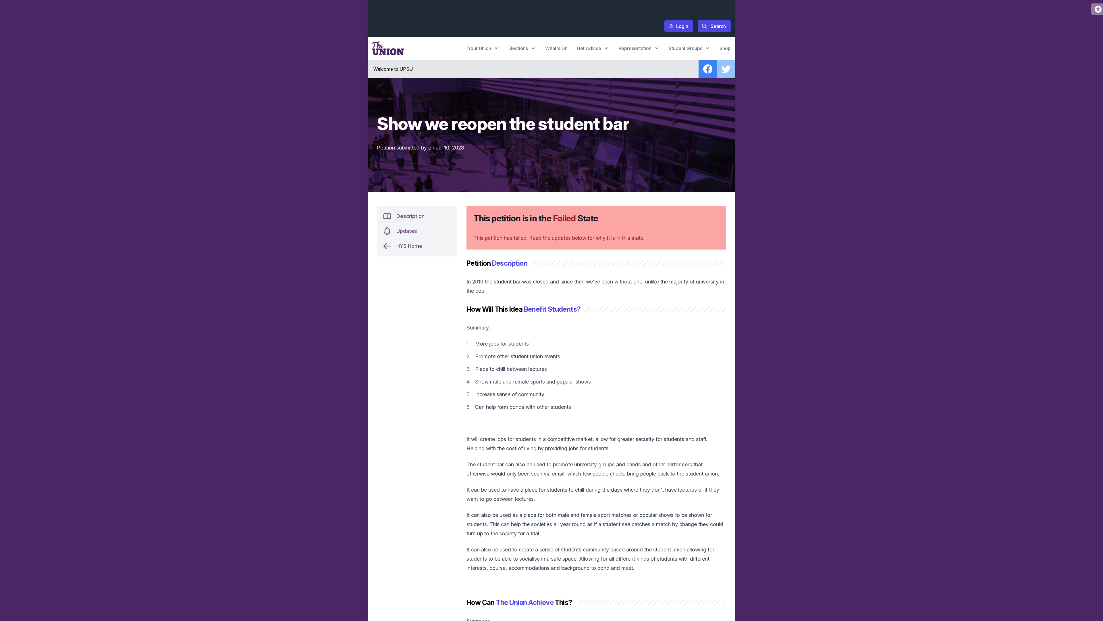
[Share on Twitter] (726, 69)
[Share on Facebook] (708, 69)
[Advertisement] (476, 17)
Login (682, 26)
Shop (725, 48)
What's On (556, 48)
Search (718, 26)
